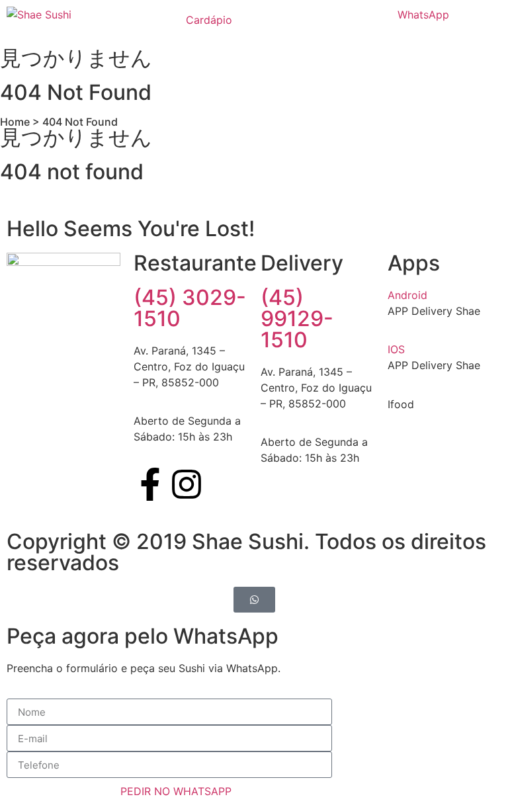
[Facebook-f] (150, 484)
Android (407, 295)
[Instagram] (186, 484)
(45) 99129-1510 (297, 318)
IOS (396, 349)
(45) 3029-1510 (190, 307)
